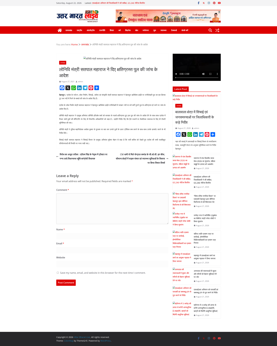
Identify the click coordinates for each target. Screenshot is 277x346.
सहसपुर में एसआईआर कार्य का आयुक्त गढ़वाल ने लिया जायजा (204, 257)
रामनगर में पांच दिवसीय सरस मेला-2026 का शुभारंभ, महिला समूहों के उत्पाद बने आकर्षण (204, 161)
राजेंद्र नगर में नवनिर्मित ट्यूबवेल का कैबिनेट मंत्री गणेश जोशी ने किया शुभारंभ (205, 218)
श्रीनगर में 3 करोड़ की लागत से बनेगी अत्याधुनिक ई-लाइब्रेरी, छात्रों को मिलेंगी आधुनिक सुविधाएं (205, 308)
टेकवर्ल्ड (174, 30)
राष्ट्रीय (79, 30)
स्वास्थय (163, 30)
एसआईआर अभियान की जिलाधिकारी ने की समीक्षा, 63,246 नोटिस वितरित (118, 3)
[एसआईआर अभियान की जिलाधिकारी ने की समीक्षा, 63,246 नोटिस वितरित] (182, 181)
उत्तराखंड (68, 30)
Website (60, 257)
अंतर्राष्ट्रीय (91, 30)
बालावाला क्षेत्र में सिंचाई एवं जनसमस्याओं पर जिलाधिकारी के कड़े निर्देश (194, 117)
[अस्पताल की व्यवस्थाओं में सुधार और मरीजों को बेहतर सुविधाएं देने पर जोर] (182, 276)
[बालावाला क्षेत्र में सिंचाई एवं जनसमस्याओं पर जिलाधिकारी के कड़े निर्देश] (197, 97)
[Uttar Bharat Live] (59, 30)
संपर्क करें (184, 30)
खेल (136, 30)
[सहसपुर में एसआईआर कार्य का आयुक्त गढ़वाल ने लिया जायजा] (182, 259)
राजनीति (102, 30)
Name (60, 229)
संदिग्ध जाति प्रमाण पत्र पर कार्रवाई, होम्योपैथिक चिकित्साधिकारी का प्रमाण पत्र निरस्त (205, 238)
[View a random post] (217, 30)
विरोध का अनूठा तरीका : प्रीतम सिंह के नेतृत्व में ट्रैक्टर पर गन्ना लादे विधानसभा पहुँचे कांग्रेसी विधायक (83, 156)
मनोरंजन (146, 30)
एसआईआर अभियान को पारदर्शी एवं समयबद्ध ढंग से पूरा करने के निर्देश (206, 291)
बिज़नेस (128, 30)
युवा (154, 30)
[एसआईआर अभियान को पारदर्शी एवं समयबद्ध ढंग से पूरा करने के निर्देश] (182, 293)
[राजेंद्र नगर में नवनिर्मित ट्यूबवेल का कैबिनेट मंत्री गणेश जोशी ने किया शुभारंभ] (182, 220)
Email (60, 243)
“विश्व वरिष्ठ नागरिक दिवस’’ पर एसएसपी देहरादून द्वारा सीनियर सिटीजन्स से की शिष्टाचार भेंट (205, 199)
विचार (112, 30)
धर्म (119, 30)
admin (80, 81)
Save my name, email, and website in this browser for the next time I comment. (103, 272)
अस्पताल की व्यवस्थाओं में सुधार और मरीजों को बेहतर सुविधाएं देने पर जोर (205, 273)
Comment (62, 189)
